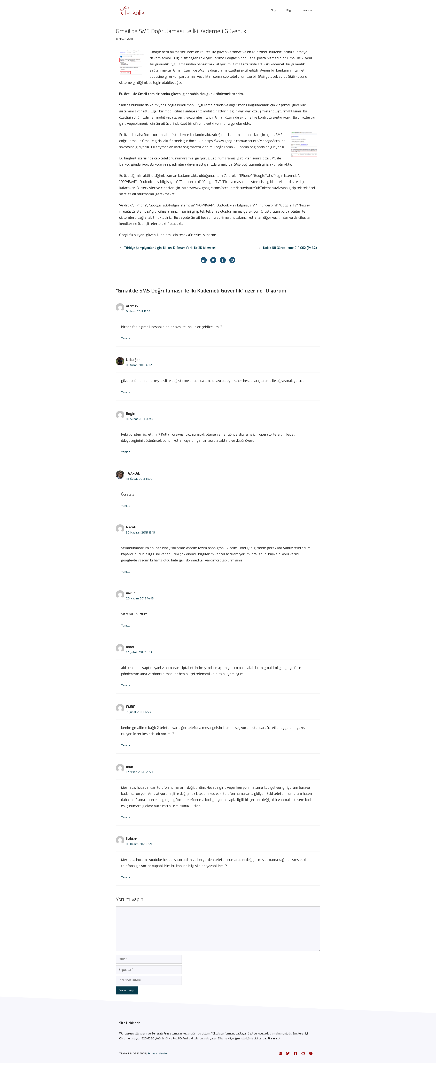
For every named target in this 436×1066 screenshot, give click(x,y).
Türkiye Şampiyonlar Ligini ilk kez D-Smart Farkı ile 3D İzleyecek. (170, 248)
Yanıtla (125, 338)
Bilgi (288, 10)
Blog (273, 10)
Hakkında (307, 10)
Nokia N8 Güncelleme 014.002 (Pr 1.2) (290, 248)
